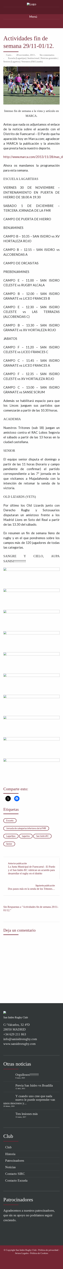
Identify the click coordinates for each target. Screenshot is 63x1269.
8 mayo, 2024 (20, 1078)
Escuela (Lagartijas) (17, 58)
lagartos (26, 836)
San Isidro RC (42, 836)
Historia (10, 1154)
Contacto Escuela (16, 1180)
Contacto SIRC (15, 1173)
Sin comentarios (47, 55)
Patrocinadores (14, 1160)
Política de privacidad (48, 1250)
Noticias (10, 1167)
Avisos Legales (22, 1253)
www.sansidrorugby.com (19, 1044)
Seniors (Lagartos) (11, 61)
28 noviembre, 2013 (25, 55)
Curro (8, 55)
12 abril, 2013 (20, 1088)
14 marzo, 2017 (20, 1117)
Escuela (9, 820)
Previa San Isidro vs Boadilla (34, 1085)
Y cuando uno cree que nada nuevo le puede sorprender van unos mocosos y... (29, 1099)
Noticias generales (49, 58)
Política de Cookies (39, 1253)
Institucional (33, 58)
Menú (33, 16)
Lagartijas (10, 836)
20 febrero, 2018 (8, 1106)
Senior (9, 843)
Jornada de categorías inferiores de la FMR (26, 828)
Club (8, 1147)
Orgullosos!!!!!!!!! (27, 1074)
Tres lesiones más (26, 1114)
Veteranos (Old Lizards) (32, 61)
